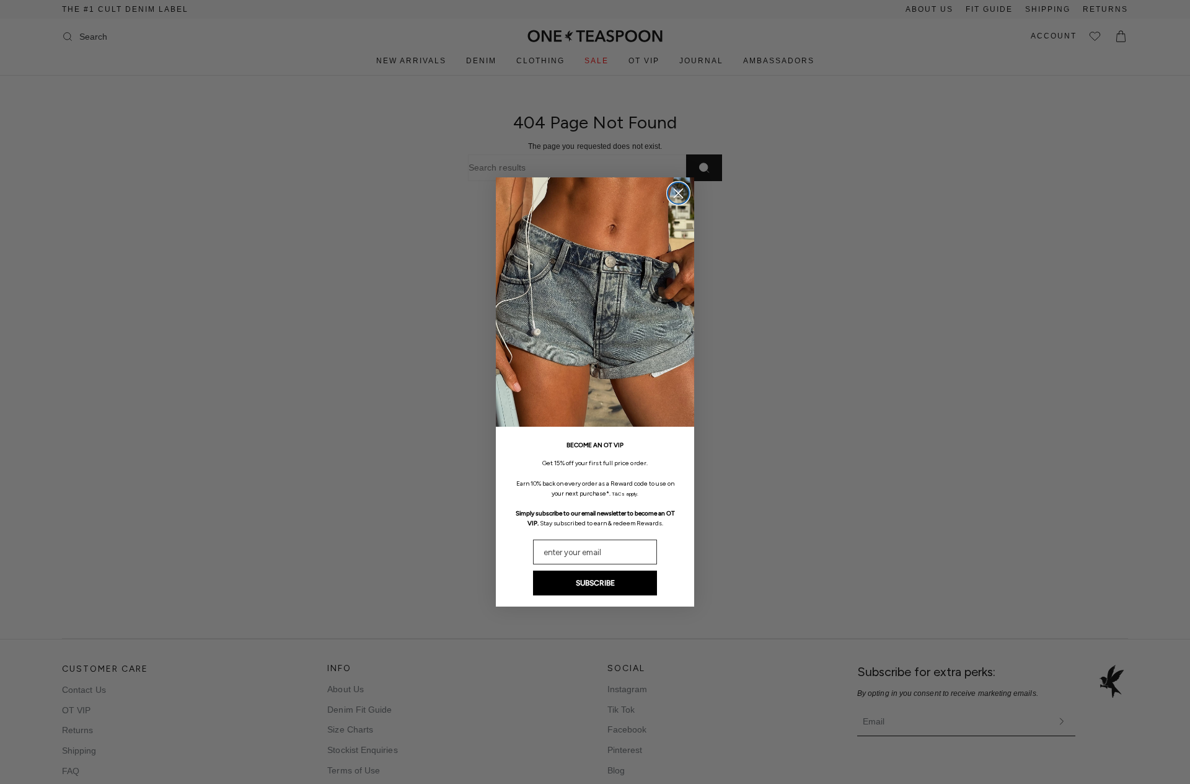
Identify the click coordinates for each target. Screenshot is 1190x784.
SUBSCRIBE (595, 583)
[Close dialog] (678, 193)
